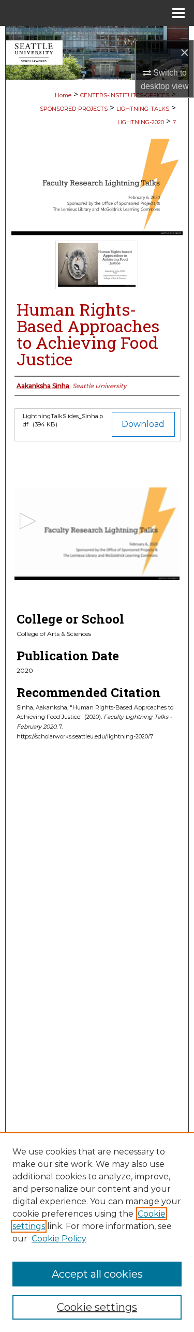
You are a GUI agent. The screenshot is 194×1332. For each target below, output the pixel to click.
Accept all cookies (97, 1274)
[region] (97, 1232)
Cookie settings (97, 1307)
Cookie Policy (59, 1239)
